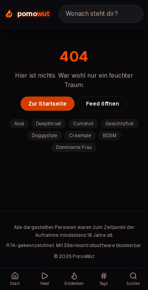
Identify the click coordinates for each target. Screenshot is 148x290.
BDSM (109, 135)
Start (15, 283)
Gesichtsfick (119, 124)
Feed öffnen (102, 103)
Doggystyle (44, 135)
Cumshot (83, 124)
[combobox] (101, 14)
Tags (103, 283)
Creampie (80, 135)
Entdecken (74, 283)
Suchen (133, 283)
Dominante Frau (74, 147)
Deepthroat (48, 124)
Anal (19, 124)
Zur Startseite (47, 103)
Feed (44, 283)
